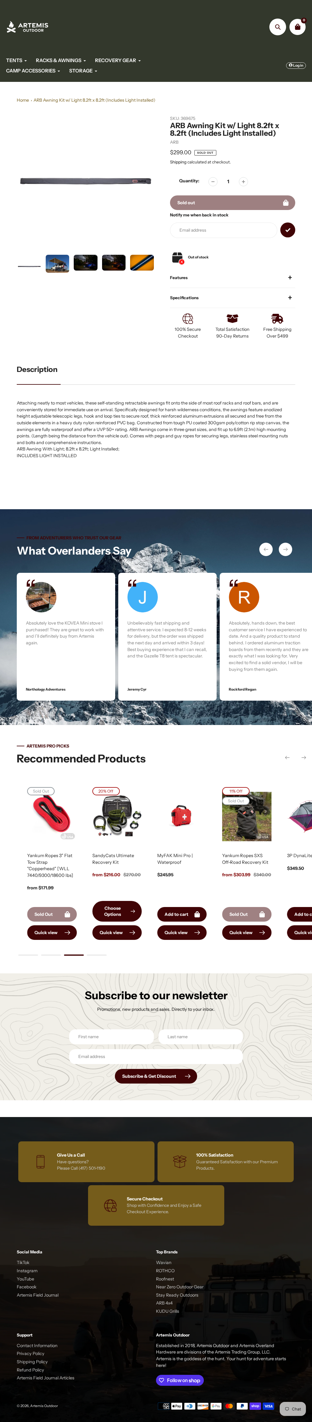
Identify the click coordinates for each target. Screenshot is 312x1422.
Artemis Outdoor (44, 1406)
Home (23, 100)
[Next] (285, 549)
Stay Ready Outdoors (177, 1295)
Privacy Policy (30, 1353)
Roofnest (165, 1279)
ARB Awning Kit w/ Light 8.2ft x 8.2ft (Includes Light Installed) (94, 100)
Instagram (27, 1270)
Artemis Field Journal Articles (45, 1378)
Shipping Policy (32, 1361)
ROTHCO (165, 1270)
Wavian (164, 1262)
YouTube (25, 1279)
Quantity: (189, 181)
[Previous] (266, 549)
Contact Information (37, 1345)
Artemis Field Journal (37, 1295)
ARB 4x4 (164, 1303)
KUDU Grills (167, 1311)
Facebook (27, 1287)
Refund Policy (30, 1370)
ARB (174, 142)
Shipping (178, 161)
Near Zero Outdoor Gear (180, 1287)
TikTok (23, 1262)
